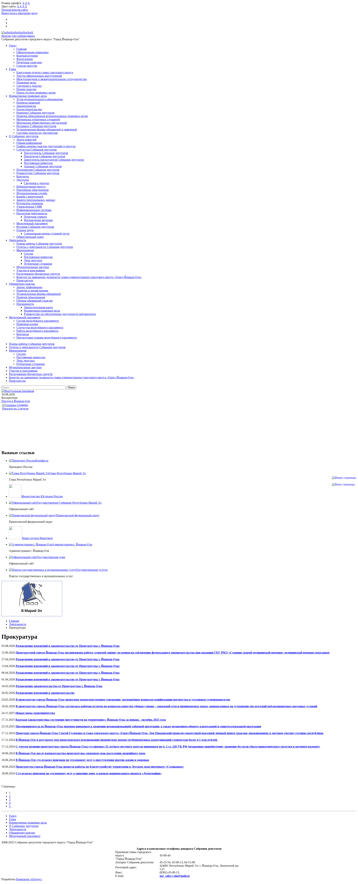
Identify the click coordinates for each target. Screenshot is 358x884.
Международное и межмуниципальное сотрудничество (51, 79)
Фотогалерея (24, 59)
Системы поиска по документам (37, 132)
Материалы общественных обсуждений (41, 122)
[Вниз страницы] (343, 484)
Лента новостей (26, 139)
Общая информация (29, 142)
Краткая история (27, 55)
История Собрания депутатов (35, 226)
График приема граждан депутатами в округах (46, 146)
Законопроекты (26, 106)
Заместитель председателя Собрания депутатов (54, 159)
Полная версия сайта (14, 9)
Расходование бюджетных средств (38, 273)
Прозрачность (25, 304)
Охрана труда (25, 230)
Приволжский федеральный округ (78, 515)
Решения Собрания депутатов (35, 112)
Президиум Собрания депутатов (44, 156)
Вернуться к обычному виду (19, 13)
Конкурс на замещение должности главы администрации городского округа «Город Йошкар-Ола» (79, 277)
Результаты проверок (29, 203)
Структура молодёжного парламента (39, 327)
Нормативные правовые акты (28, 95)
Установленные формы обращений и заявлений (46, 129)
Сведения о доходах (29, 85)
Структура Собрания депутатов (36, 149)
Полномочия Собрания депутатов (37, 169)
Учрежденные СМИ (29, 206)
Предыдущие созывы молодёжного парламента (46, 337)
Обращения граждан (22, 283)
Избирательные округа (30, 186)
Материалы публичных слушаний (38, 119)
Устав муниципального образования (39, 99)
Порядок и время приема (32, 290)
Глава (12, 69)
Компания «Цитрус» (29, 879)
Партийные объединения (32, 189)
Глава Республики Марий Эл (67, 473)
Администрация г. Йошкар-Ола (72, 544)
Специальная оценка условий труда (46, 233)
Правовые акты (26, 82)
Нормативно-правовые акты (42, 310)
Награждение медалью (38, 220)
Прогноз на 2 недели (15, 408)
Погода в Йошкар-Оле (15, 401)
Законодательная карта (38, 307)
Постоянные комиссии (38, 163)
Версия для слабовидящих (18, 35)
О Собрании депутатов (23, 136)
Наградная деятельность (31, 213)
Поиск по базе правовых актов (36, 92)
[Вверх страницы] (344, 477)
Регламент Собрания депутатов (36, 126)
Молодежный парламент (32, 223)
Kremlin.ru (41, 460)
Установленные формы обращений (38, 293)
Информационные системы (33, 210)
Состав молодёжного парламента (37, 320)
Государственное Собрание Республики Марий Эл (69, 502)
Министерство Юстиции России (42, 496)
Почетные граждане (29, 62)
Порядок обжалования (30, 297)
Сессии (28, 253)
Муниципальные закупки (32, 267)
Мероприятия (25, 250)
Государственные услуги (92, 569)
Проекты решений (28, 102)
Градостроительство (29, 109)
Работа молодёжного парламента (37, 330)
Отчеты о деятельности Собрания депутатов (44, 246)
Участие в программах (30, 270)
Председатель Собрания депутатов (46, 153)
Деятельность (17, 240)
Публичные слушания (38, 263)
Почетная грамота (35, 216)
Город (12, 45)
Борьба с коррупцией (29, 196)
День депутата (33, 260)
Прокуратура (24, 280)
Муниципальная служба (31, 193)
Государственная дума (51, 557)
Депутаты (22, 179)
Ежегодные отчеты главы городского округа (44, 72)
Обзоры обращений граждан (34, 300)
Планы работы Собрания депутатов (39, 243)
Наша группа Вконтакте (37, 538)
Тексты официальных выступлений (39, 75)
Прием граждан (26, 89)
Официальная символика (32, 52)
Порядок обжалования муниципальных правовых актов (52, 116)
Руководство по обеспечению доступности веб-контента (60, 314)
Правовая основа (27, 324)
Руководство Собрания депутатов (37, 173)
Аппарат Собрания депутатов (43, 166)
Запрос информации (29, 287)
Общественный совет (30, 236)
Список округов (26, 65)
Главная (21, 49)
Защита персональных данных (35, 200)
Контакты (22, 176)
